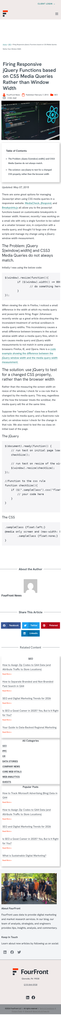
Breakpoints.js (10, 207)
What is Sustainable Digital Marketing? (24, 855)
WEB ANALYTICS (11, 776)
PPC (4, 751)
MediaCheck (32, 203)
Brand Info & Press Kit (41, 1011)
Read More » (7, 674)
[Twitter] (19, 952)
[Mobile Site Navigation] (56, 13)
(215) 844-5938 (30, 984)
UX (3, 756)
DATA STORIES (10, 761)
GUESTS (6, 781)
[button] (11, 625)
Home (5, 44)
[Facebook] (12, 952)
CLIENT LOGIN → (46, 3)
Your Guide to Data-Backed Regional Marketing (29, 727)
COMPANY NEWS (11, 766)
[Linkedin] (5, 952)
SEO (9, 44)
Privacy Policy (17, 1011)
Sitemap (28, 1011)
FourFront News (11, 595)
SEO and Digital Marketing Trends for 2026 (26, 698)
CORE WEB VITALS (12, 771)
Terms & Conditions (46, 1008)
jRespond (46, 203)
